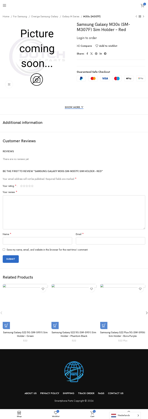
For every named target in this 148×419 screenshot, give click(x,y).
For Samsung (20, 16)
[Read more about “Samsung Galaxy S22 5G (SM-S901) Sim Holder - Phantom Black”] (55, 325)
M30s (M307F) (92, 16)
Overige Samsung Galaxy (45, 16)
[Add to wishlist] (43, 289)
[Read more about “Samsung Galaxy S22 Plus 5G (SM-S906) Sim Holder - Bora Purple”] (103, 325)
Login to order (87, 38)
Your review (10, 192)
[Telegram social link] (105, 53)
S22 (25, 340)
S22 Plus (122, 340)
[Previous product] (136, 16)
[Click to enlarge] (9, 84)
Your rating (9, 185)
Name (7, 234)
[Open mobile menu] (4, 5)
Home (6, 16)
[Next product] (143, 16)
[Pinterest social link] (96, 53)
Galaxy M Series (71, 16)
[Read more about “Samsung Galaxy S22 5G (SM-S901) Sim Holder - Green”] (6, 325)
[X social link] (91, 53)
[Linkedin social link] (101, 53)
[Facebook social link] (87, 53)
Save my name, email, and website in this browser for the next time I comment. (47, 249)
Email (80, 234)
